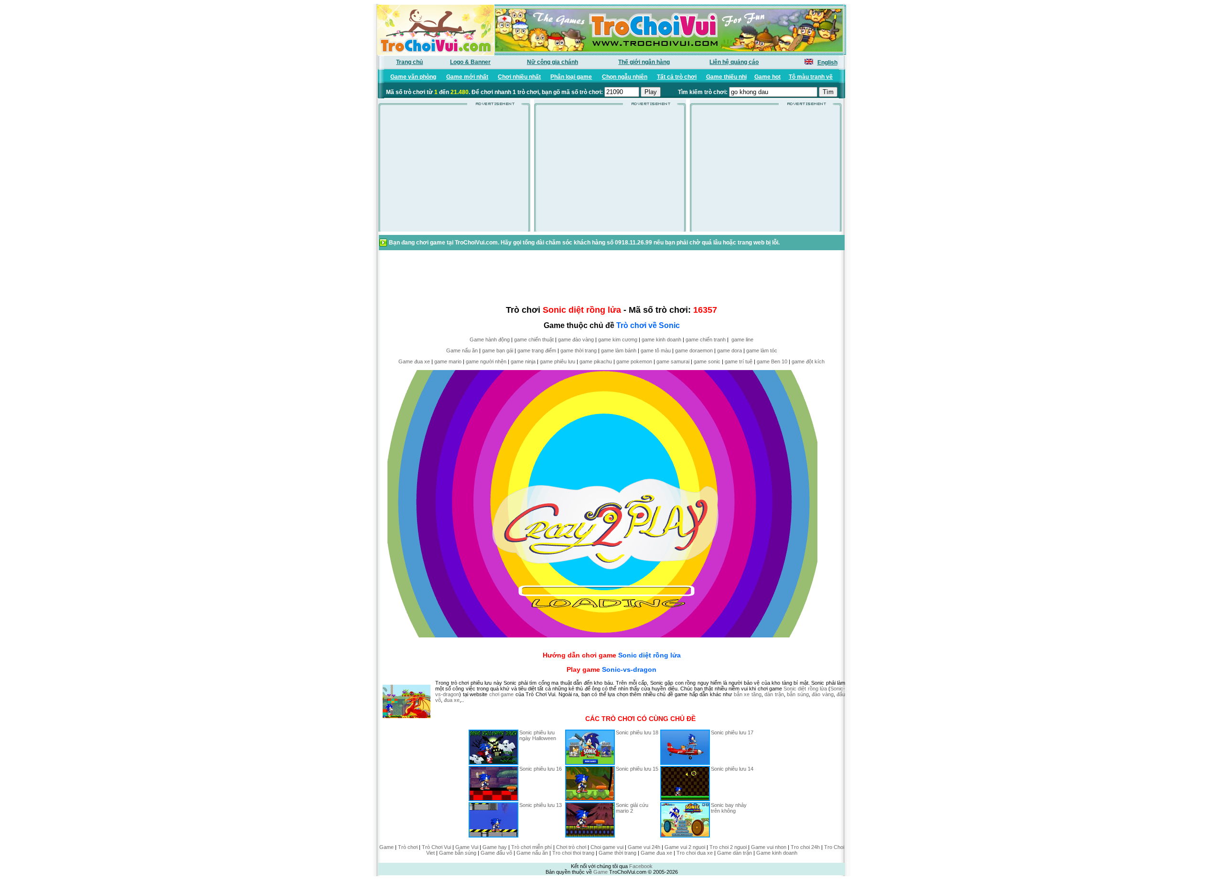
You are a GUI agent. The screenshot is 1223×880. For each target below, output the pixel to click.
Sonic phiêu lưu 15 (637, 769)
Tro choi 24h (805, 847)
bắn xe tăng (748, 694)
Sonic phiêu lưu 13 (540, 805)
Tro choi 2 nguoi (728, 847)
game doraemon (694, 350)
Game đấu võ (496, 853)
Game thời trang (617, 853)
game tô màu (656, 350)
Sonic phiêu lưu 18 (637, 732)
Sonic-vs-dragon (629, 669)
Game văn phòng (413, 77)
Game (386, 847)
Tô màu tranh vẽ (811, 77)
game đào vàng (576, 339)
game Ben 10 (772, 361)
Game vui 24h (644, 847)
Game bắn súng (457, 853)
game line (742, 339)
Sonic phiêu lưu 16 (540, 769)
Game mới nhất (467, 77)
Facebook (641, 866)
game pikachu (595, 361)
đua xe (452, 700)
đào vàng (823, 694)
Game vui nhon (768, 847)
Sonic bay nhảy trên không (729, 808)
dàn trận (774, 694)
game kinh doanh (661, 339)
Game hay (495, 847)
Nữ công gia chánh (552, 62)
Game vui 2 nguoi (685, 847)
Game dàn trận (734, 853)
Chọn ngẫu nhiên (624, 77)
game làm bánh (618, 350)
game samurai (672, 361)
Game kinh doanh (776, 853)
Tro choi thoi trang (573, 853)
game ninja (523, 361)
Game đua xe (414, 361)
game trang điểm (536, 350)
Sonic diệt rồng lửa (649, 655)
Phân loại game (571, 77)
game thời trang (578, 350)
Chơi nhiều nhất (519, 77)
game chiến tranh (706, 339)
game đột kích (808, 361)
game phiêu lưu (557, 361)
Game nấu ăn (462, 350)
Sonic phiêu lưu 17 (732, 732)
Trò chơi (408, 847)
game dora (729, 350)
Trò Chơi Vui (436, 847)
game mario (447, 361)
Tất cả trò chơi (677, 77)
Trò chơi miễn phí (531, 847)
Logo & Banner (470, 62)
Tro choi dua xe (694, 853)
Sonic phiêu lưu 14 (732, 769)
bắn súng (798, 694)
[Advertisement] (454, 171)
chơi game (501, 694)
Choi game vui (606, 847)
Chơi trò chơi (571, 847)
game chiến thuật (534, 339)
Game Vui (466, 847)
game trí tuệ (738, 361)
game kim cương (617, 339)
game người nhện (486, 361)
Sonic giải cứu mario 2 (632, 808)
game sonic (707, 361)
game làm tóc (761, 350)
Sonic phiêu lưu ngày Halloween (537, 735)
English (827, 62)
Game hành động (490, 339)
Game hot (767, 77)
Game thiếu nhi (726, 77)
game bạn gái (497, 350)
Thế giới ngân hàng (644, 62)
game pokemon (634, 361)
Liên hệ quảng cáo (734, 62)
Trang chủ (409, 62)
